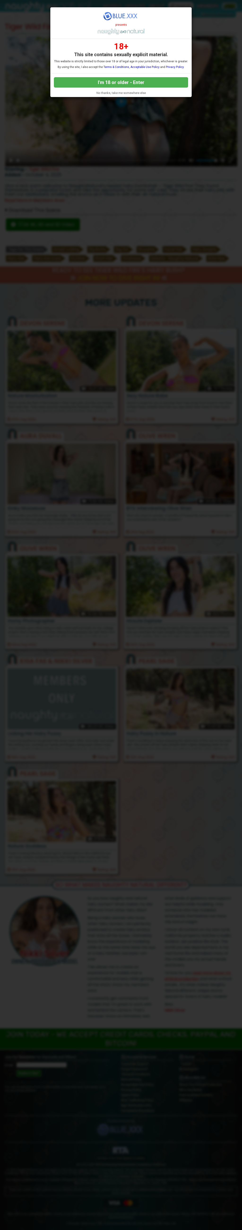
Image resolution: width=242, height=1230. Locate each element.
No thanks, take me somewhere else (121, 93)
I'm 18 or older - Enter (121, 82)
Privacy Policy (175, 67)
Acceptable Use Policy (145, 67)
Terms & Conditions (116, 67)
